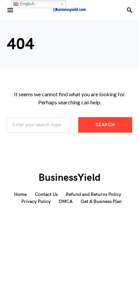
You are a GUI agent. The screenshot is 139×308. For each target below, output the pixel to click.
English (26, 3)
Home (20, 194)
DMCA (66, 201)
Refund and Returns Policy (93, 194)
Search (105, 125)
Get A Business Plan (101, 201)
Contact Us (46, 194)
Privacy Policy (36, 201)
